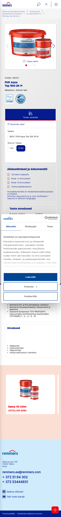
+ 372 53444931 (15, 482)
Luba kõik (30, 277)
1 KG (11, 148)
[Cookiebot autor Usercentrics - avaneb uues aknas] (45, 218)
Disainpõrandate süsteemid (12, 14)
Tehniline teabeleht (20, 174)
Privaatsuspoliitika (8, 513)
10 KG (21, 148)
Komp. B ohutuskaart (20, 182)
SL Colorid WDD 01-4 (34, 14)
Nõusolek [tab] (11, 226)
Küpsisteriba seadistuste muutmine (29, 513)
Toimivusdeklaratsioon (21, 187)
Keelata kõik (30, 296)
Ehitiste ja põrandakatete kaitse (13, 11)
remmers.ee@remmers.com (21, 472)
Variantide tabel (16, 124)
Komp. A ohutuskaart (20, 178)
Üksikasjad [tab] (30, 226)
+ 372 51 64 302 (15, 477)
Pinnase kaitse (35, 11)
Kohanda (28, 286)
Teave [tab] (50, 226)
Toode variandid (30, 117)
